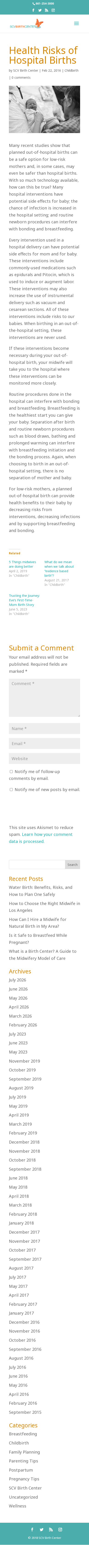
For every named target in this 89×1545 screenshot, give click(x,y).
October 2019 (22, 1070)
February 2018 (23, 1214)
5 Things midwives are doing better (22, 564)
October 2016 (22, 1340)
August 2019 (21, 1088)
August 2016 (21, 1358)
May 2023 (18, 1052)
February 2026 (23, 1025)
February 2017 (23, 1304)
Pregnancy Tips (24, 1479)
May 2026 (18, 998)
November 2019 (24, 1061)
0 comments (21, 77)
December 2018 (24, 1142)
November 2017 (24, 1241)
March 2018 (20, 1205)
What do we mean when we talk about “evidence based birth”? (59, 569)
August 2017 (21, 1268)
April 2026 (19, 1007)
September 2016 (25, 1349)
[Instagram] (53, 12)
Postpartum (21, 1470)
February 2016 (23, 1403)
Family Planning (24, 1452)
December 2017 (24, 1232)
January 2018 (21, 1223)
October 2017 (22, 1250)
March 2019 (20, 1124)
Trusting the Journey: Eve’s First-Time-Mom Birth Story (24, 600)
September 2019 (25, 1079)
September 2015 (25, 1412)
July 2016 (17, 1367)
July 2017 (17, 1277)
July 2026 (17, 980)
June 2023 (18, 1043)
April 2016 (19, 1394)
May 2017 (18, 1286)
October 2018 (22, 1160)
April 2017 (19, 1295)
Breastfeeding (23, 1434)
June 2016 (18, 1376)
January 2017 (21, 1313)
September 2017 (25, 1259)
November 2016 (24, 1331)
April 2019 (19, 1115)
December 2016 (24, 1322)
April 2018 (19, 1196)
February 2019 (23, 1133)
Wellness (17, 1506)
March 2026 (20, 1016)
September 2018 (25, 1169)
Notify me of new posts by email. (47, 789)
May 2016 (18, 1385)
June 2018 (18, 1178)
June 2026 (18, 989)
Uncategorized (23, 1497)
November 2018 (24, 1151)
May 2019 (18, 1106)
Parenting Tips (23, 1461)
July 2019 (17, 1097)
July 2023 (17, 1034)
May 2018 (18, 1187)
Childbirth (72, 70)
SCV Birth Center (25, 70)
